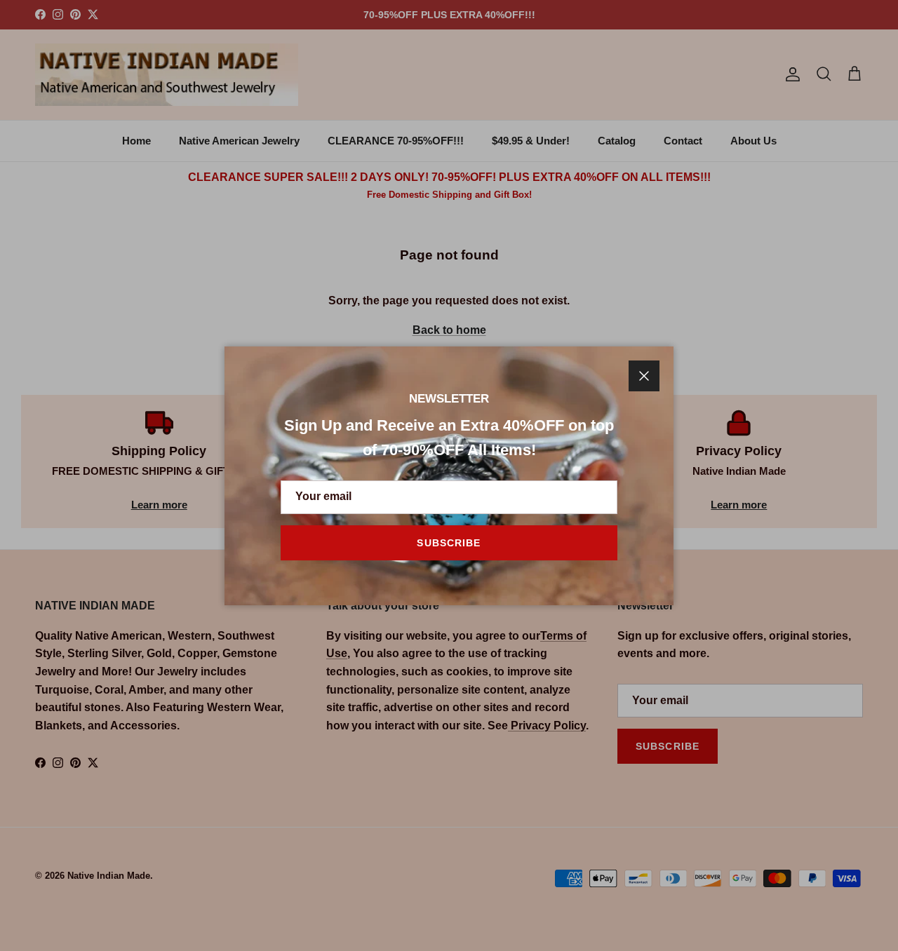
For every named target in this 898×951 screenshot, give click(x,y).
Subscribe (449, 542)
